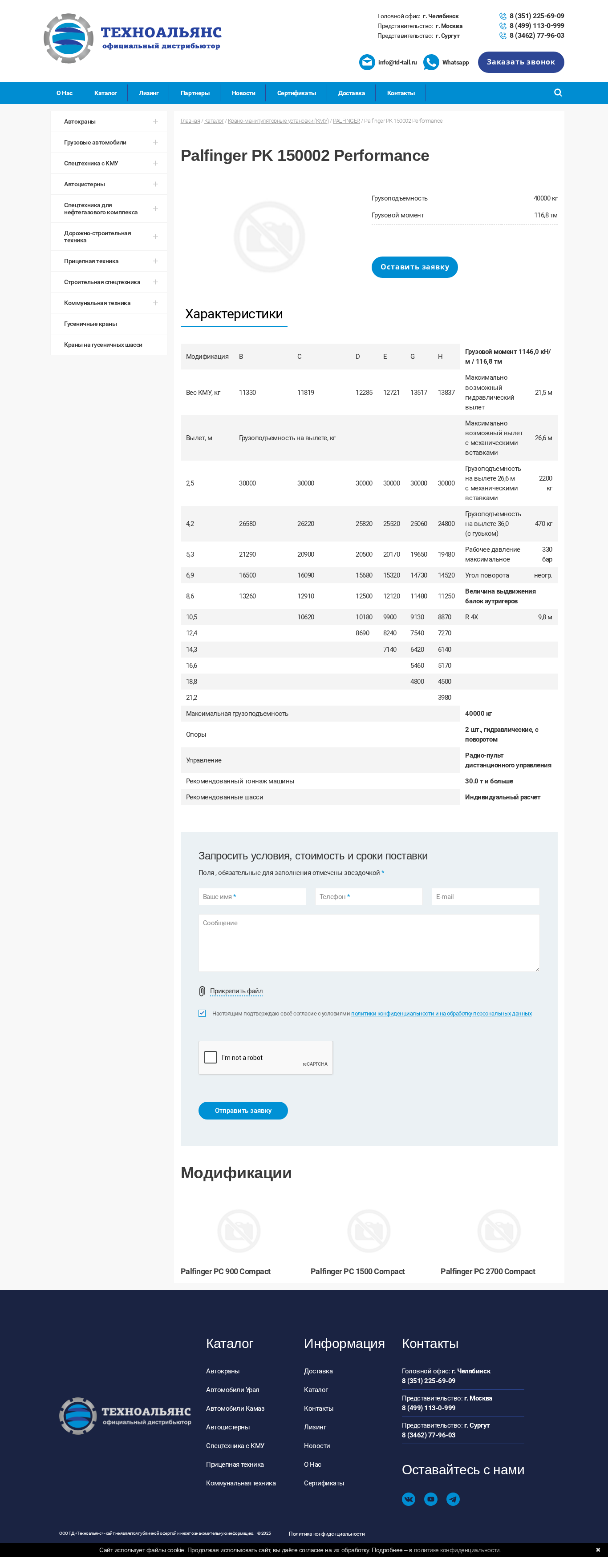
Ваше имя (219, 897)
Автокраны (223, 1371)
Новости (243, 92)
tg (453, 1499)
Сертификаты (296, 92)
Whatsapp (455, 62)
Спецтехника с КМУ (235, 1446)
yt (431, 1499)
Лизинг (148, 92)
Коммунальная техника (241, 1483)
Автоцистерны (228, 1427)
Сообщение (220, 923)
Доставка (351, 92)
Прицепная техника (235, 1465)
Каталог (105, 92)
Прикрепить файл (236, 991)
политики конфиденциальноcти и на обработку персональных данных (441, 1013)
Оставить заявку (415, 267)
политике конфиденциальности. (458, 1549)
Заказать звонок (521, 62)
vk (408, 1499)
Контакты (401, 92)
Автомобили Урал (232, 1390)
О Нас (65, 92)
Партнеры (195, 92)
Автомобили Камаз (235, 1409)
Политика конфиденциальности (327, 1534)
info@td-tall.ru (397, 62)
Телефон (335, 897)
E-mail (445, 897)
